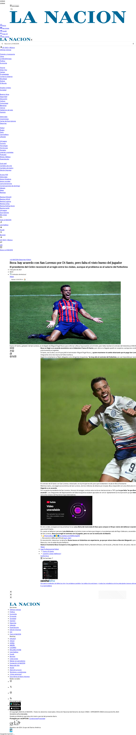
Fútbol (2, 128)
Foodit (4, 31)
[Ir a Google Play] (15, 705)
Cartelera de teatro (6, 168)
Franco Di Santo (48, 551)
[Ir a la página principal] (68, 23)
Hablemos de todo (6, 110)
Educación (3, 99)
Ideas (2, 190)
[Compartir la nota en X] (13, 356)
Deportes (22, 260)
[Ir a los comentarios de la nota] (13, 348)
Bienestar (3, 106)
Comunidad (4, 103)
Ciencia (2, 108)
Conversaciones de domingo (10, 186)
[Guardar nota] (11, 348)
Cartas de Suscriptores (8, 121)
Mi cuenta (5, 37)
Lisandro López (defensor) (52, 554)
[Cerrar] (31, 40)
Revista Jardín (4, 208)
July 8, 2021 (67, 538)
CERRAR (2, 1)
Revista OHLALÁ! (5, 197)
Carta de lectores (6, 184)
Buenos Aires (4, 94)
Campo (2, 72)
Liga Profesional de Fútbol (50, 549)
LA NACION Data (5, 59)
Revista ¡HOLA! (5, 199)
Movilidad (3, 79)
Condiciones (33, 719)
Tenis (2, 132)
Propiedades (4, 74)
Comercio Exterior (6, 77)
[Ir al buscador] (11, 9)
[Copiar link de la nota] (11, 354)
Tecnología (4, 146)
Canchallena (4, 135)
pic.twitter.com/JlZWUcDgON (70, 536)
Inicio (4, 26)
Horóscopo (4, 148)
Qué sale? (3, 164)
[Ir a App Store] (15, 710)
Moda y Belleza (5, 157)
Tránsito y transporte (7, 54)
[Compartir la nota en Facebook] (11, 356)
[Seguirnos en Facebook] (11, 682)
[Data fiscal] (11, 732)
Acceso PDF (4, 175)
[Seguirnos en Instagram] (11, 693)
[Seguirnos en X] (11, 687)
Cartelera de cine (6, 166)
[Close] (11, 592)
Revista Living (4, 204)
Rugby (2, 130)
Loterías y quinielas (6, 152)
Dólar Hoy (3, 70)
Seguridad (3, 97)
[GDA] (15, 725)
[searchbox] (67, 44)
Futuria (2, 68)
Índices (2, 81)
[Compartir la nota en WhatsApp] (13, 351)
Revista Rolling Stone (7, 206)
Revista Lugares (5, 201)
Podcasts (3, 155)
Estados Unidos (5, 88)
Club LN (5, 34)
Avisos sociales (5, 181)
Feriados (3, 150)
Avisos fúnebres (5, 179)
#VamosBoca (48, 536)
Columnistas (4, 119)
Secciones (5, 28)
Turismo (3, 143)
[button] (68, 144)
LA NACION (14, 260)
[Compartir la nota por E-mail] (15, 356)
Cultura (2, 101)
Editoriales (3, 117)
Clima (2, 56)
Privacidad (41, 719)
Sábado (2, 188)
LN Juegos (3, 141)
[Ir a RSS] (11, 699)
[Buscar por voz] (133, 44)
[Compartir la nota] (11, 351)
